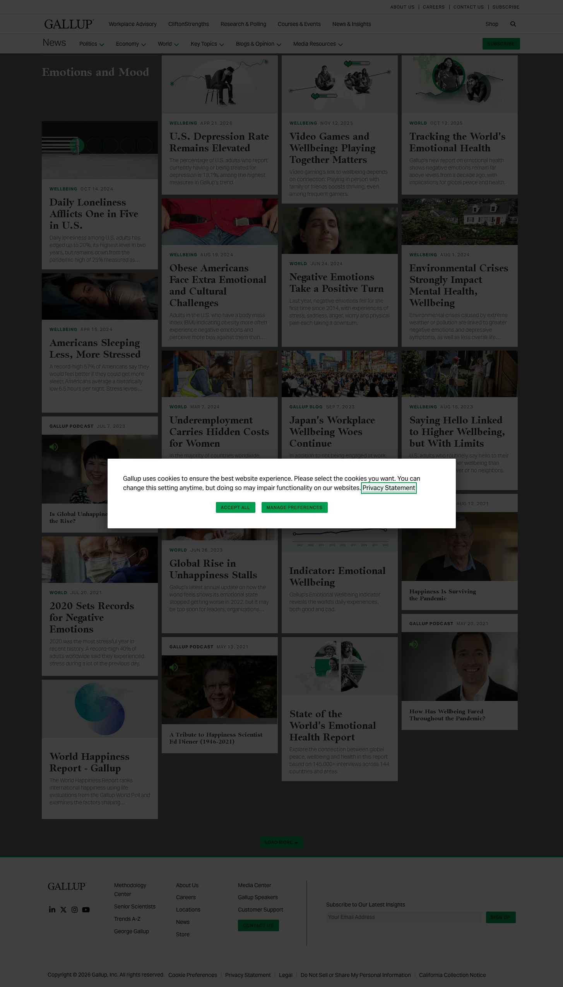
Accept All (235, 507)
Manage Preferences (295, 507)
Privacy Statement (389, 488)
